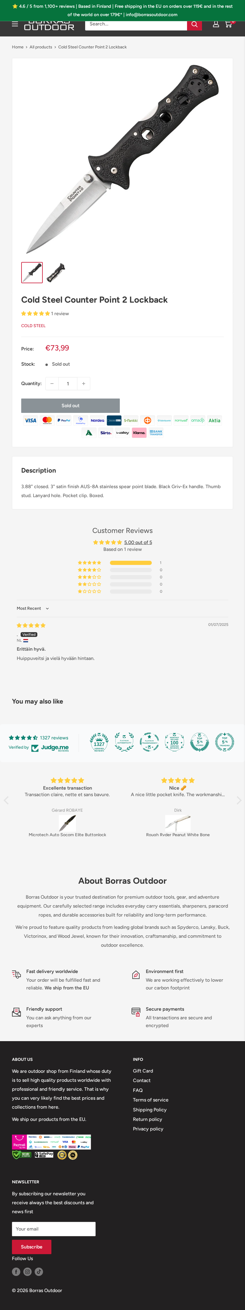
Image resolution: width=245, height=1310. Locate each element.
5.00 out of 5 (138, 542)
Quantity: (31, 383)
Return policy (147, 1119)
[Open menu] (15, 24)
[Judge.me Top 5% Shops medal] (199, 742)
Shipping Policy (150, 1110)
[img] (31, 625)
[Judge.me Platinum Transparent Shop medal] (149, 742)
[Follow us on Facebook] (16, 1271)
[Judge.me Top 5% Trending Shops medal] (224, 742)
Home (18, 47)
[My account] (216, 24)
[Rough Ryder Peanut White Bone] (178, 823)
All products (41, 47)
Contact (142, 1080)
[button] (36, 313)
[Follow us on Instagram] (27, 1271)
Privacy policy (148, 1129)
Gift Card (143, 1071)
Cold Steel (33, 325)
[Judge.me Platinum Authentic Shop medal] (124, 742)
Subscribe (31, 1247)
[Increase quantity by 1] (83, 383)
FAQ (138, 1090)
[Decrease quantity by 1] (52, 383)
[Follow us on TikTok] (39, 1271)
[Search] (194, 23)
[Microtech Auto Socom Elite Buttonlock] (67, 823)
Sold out (70, 405)
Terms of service (151, 1100)
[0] (228, 23)
